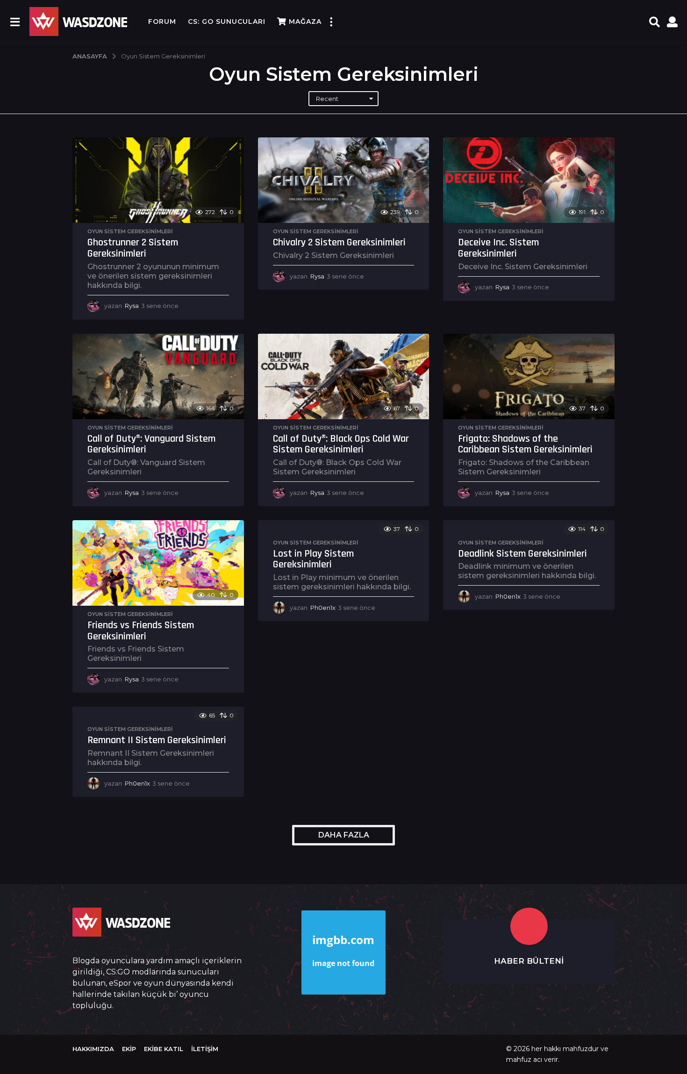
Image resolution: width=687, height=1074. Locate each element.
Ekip (129, 1049)
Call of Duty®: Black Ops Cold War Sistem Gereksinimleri (341, 444)
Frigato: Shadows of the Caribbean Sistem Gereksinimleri (525, 444)
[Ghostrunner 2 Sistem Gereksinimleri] (158, 180)
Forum (162, 21)
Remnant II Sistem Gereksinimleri (156, 740)
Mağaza (305, 21)
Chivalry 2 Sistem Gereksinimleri (339, 242)
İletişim (204, 1049)
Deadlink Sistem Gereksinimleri (522, 553)
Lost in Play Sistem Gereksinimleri (313, 559)
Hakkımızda (93, 1049)
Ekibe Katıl (163, 1049)
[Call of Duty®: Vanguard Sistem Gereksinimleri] (158, 376)
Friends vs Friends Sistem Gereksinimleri (140, 631)
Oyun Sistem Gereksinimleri (130, 231)
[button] (14, 21)
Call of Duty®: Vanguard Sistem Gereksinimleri (151, 444)
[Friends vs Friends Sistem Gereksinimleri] (158, 563)
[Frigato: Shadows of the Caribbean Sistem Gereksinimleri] (529, 376)
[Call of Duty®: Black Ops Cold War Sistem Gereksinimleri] (343, 376)
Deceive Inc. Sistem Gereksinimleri (498, 248)
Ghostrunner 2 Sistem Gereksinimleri (132, 248)
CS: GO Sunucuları (226, 21)
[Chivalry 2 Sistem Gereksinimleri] (343, 180)
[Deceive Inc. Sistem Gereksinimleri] (529, 180)
